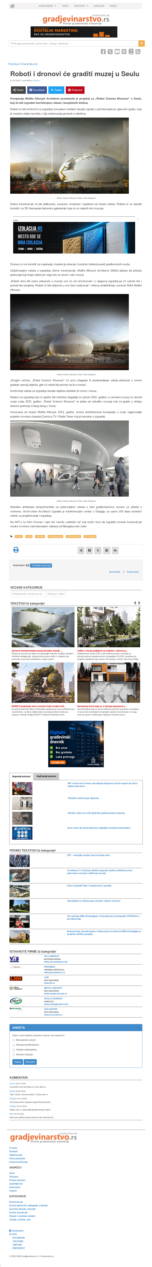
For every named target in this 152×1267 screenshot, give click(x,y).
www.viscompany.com (56, 962)
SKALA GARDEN (53, 998)
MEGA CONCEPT (53, 988)
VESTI (65, 6)
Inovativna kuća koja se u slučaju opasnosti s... (102, 706)
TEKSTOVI (81, 7)
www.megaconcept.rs (55, 993)
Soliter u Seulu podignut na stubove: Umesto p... (102, 650)
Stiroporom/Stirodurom (27, 1045)
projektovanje (55, 536)
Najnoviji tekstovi (21, 776)
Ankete (13, 1191)
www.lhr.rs (49, 983)
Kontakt (13, 1151)
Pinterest (76, 90)
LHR (46, 977)
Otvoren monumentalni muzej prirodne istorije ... (37, 650)
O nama (13, 1148)
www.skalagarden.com (56, 1004)
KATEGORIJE (48, 7)
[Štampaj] (16, 549)
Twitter (57, 90)
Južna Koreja (73, 536)
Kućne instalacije (18, 1212)
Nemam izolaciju (24, 1054)
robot (29, 536)
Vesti (11, 1173)
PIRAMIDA (49, 967)
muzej (19, 536)
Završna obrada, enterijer (22, 1209)
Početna (13, 64)
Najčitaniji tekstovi (46, 776)
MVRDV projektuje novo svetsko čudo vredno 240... (39, 706)
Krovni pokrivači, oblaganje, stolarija (28, 1205)
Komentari (19, 1077)
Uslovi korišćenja (18, 1162)
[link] (76, 19)
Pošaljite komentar (41, 565)
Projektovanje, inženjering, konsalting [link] (29, 594)
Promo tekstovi (17, 1180)
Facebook (38, 90)
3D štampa (90, 536)
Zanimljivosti (29, 64)
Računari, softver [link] (56, 594)
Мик (11, 1114)
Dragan (13, 1098)
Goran (12, 1083)
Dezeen (37, 80)
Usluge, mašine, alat (20, 1219)
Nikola (12, 1091)
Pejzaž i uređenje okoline (22, 1216)
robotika (40, 536)
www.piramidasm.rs (54, 972)
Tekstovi (13, 1176)
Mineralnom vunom (26, 1040)
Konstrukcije (16, 1202)
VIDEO (113, 6)
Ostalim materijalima (26, 1049)
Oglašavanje (15, 1155)
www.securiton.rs (53, 1014)
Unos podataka (17, 1158)
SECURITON (50, 1009)
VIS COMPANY (52, 956)
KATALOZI (99, 6)
